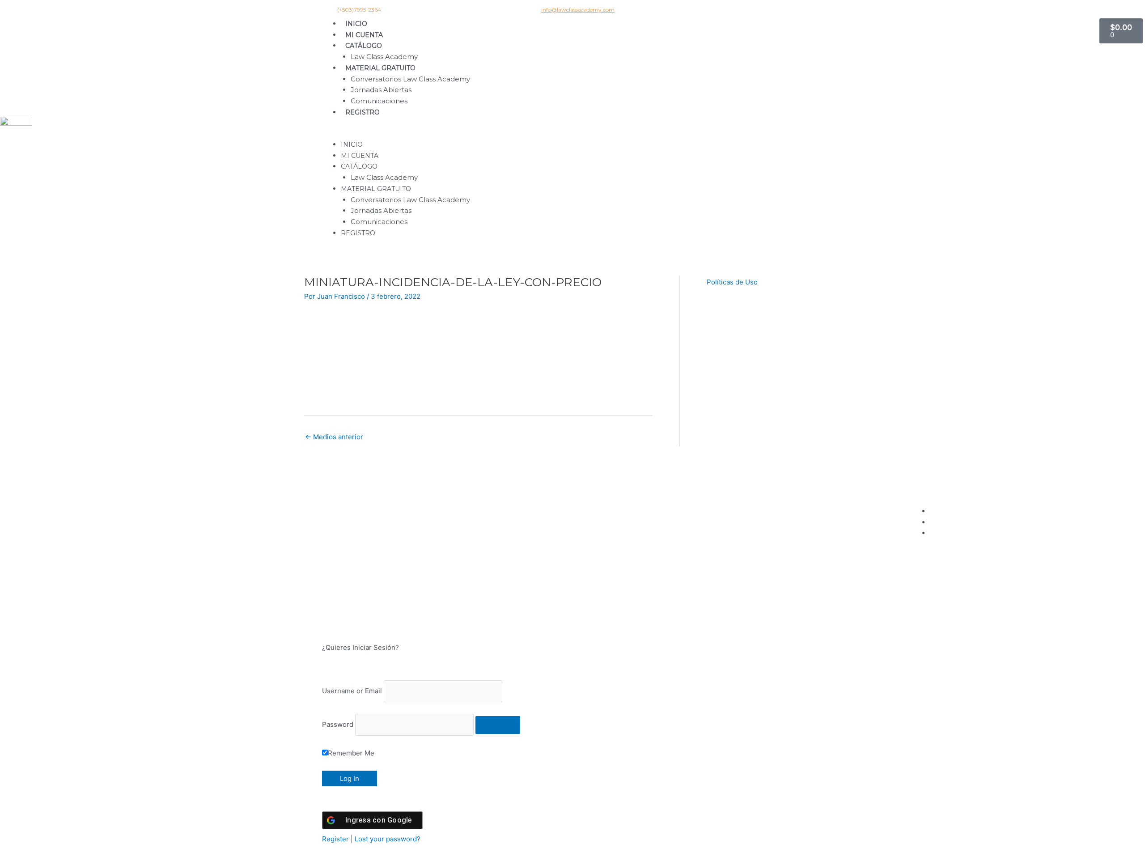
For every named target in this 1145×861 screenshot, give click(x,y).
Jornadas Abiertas (381, 89)
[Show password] (497, 725)
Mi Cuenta (364, 35)
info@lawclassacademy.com (578, 9)
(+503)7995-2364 (359, 9)
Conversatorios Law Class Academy (410, 79)
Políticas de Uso (732, 282)
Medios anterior (334, 437)
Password (337, 724)
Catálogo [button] (363, 46)
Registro (362, 112)
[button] (710, 133)
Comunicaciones (379, 101)
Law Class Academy (384, 56)
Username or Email (352, 691)
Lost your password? (387, 839)
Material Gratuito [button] (380, 68)
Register (335, 839)
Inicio (356, 24)
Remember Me (351, 753)
